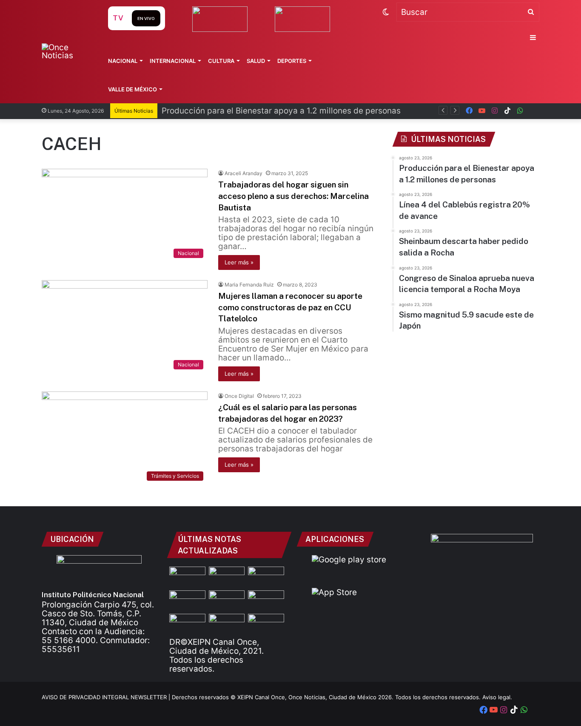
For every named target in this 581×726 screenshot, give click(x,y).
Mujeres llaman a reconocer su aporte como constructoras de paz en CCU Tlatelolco (290, 307)
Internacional (173, 60)
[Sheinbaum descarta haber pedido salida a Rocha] (187, 600)
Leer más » (239, 262)
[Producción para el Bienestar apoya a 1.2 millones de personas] (227, 577)
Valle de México (132, 89)
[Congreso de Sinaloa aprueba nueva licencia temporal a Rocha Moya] (266, 600)
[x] (533, 110)
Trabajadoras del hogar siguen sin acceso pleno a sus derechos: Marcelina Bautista (293, 196)
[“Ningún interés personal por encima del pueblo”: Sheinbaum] (266, 624)
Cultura (221, 60)
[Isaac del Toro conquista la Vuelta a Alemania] (227, 624)
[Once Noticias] (66, 51)
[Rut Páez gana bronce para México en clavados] (227, 600)
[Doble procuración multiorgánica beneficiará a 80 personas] (187, 577)
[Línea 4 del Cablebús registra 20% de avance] (266, 577)
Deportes (291, 60)
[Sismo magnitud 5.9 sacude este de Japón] (187, 624)
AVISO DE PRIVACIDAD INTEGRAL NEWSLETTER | (107, 697)
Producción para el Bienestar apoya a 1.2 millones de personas (281, 111)
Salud (256, 60)
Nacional (122, 60)
